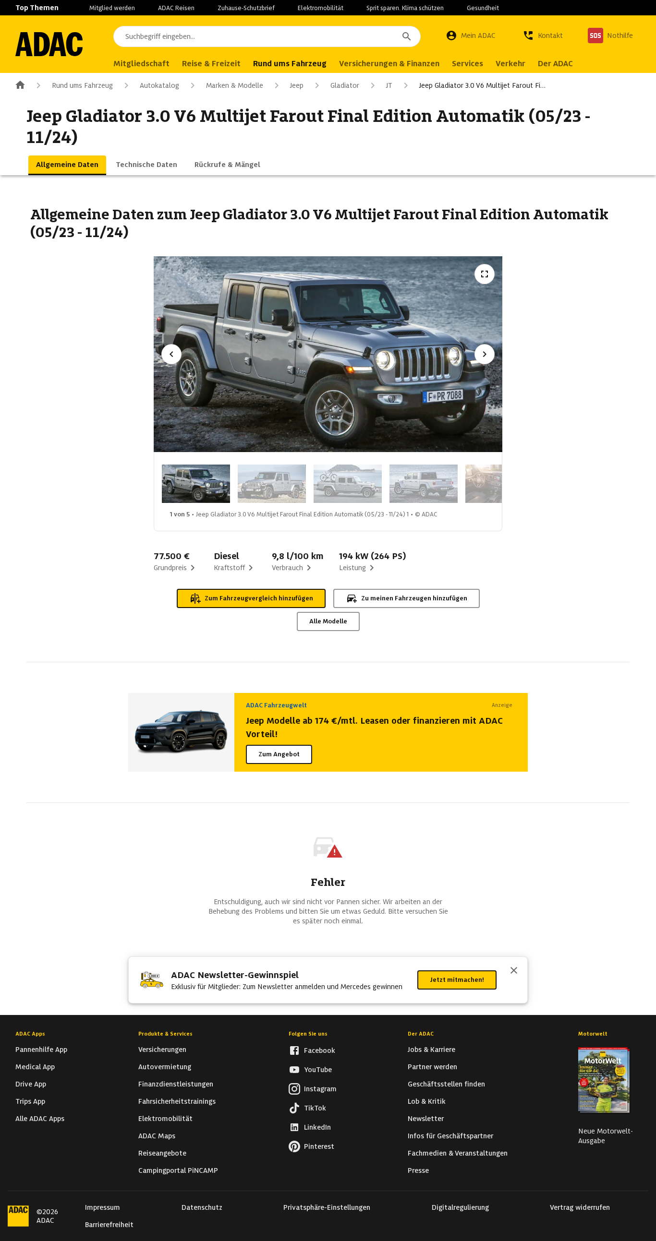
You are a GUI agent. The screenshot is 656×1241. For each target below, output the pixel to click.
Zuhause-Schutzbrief (246, 8)
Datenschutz (202, 1207)
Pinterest (319, 1146)
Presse (418, 1170)
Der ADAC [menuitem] (555, 64)
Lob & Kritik (427, 1101)
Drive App (30, 1084)
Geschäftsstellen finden (446, 1084)
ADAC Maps (156, 1136)
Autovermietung (164, 1066)
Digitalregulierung (460, 1207)
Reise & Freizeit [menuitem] (211, 64)
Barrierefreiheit (109, 1224)
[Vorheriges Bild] (171, 354)
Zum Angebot (279, 754)
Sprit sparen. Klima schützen (405, 8)
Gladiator (344, 85)
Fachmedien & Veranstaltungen (458, 1153)
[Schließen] (514, 971)
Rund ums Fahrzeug (82, 85)
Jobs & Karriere (431, 1049)
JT (389, 85)
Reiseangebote (162, 1153)
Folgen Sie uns (308, 1033)
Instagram (320, 1089)
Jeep (297, 85)
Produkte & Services (165, 1033)
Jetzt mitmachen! (457, 980)
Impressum (102, 1207)
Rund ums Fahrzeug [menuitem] (290, 64)
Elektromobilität (320, 8)
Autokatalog (159, 85)
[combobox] (267, 36)
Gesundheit (483, 8)
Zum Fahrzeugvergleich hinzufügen (259, 598)
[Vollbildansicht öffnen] (484, 274)
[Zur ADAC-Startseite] (49, 44)
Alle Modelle (328, 621)
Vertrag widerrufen (580, 1207)
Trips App (30, 1101)
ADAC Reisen (176, 8)
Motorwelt (592, 1033)
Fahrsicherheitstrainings (177, 1101)
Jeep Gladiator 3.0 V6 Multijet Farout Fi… (482, 85)
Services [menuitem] (467, 64)
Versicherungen (162, 1049)
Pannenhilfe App (41, 1049)
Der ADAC (421, 1033)
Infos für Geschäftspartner (450, 1136)
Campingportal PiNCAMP (178, 1170)
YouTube (318, 1069)
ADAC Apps (30, 1033)
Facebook (319, 1050)
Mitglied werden (112, 8)
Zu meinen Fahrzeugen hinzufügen (414, 598)
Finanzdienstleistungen (175, 1084)
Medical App (35, 1066)
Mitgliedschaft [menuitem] (141, 64)
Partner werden (432, 1066)
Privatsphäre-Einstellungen (326, 1207)
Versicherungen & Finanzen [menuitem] (389, 64)
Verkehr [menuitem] (510, 64)
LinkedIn (317, 1127)
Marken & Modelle (234, 85)
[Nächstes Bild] (484, 354)
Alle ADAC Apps (39, 1118)
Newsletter (426, 1118)
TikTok (315, 1108)
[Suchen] (406, 36)
